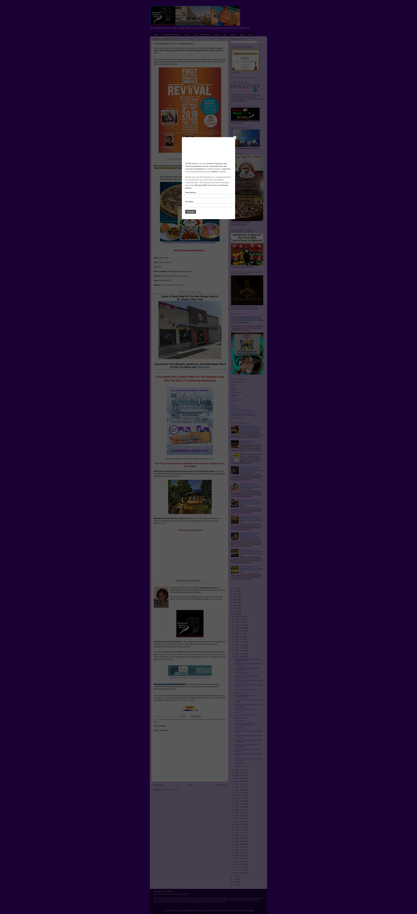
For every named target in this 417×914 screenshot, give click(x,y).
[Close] (234, 137)
